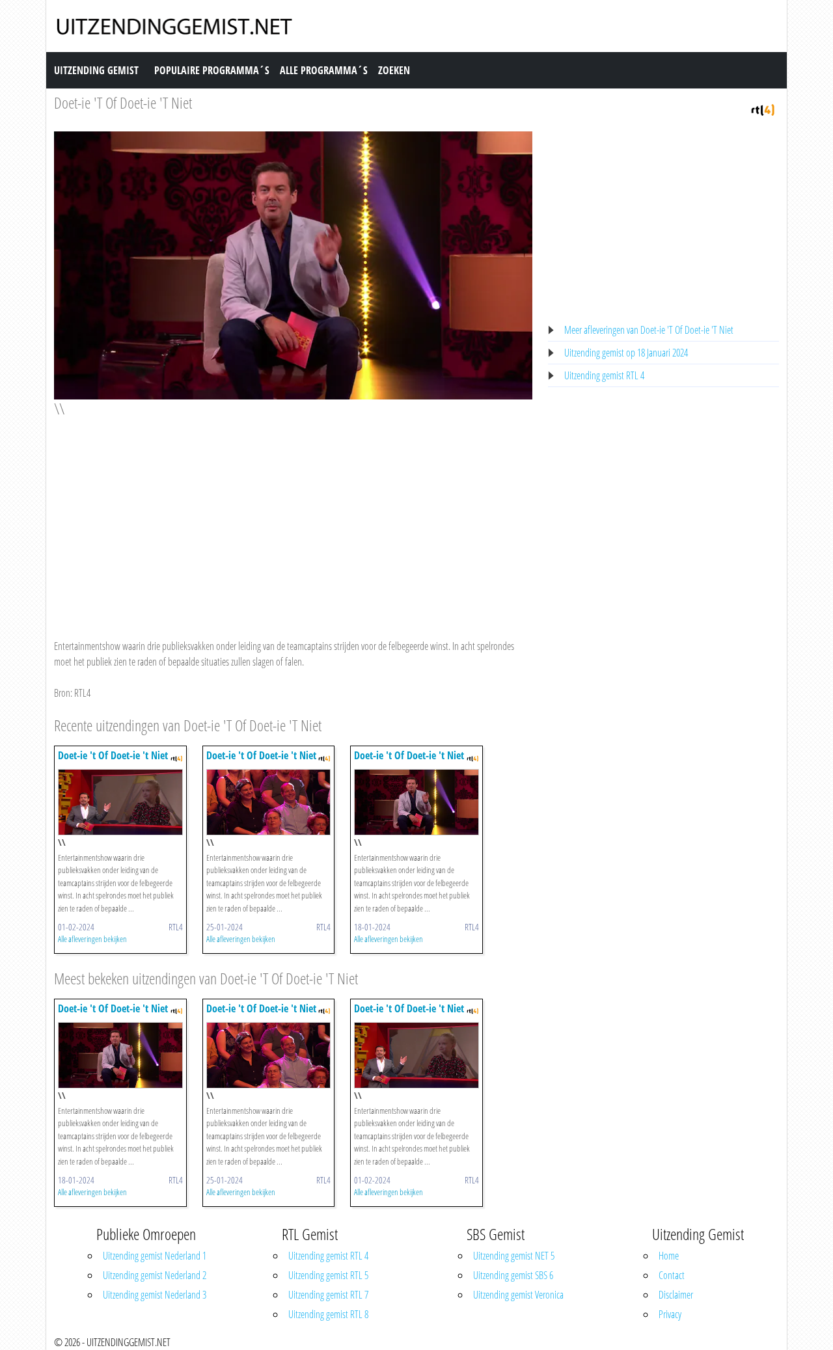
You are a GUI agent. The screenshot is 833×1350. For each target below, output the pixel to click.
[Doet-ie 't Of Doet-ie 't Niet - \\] (120, 801)
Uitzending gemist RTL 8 (328, 1314)
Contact (672, 1275)
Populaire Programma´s (211, 70)
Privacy (670, 1314)
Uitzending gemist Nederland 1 (154, 1256)
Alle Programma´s (324, 70)
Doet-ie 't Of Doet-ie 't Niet (113, 755)
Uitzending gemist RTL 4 (604, 375)
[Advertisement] (293, 516)
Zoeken (394, 70)
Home (669, 1256)
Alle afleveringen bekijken (92, 939)
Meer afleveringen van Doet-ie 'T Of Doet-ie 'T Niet (648, 330)
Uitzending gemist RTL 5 (328, 1275)
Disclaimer (676, 1295)
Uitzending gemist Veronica (518, 1295)
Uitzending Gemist (96, 70)
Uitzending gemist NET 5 (513, 1256)
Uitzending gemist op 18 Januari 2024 (626, 352)
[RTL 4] (762, 108)
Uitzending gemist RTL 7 (328, 1295)
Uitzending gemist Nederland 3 (154, 1295)
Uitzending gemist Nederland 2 (154, 1275)
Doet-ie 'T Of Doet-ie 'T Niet (123, 102)
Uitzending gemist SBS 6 (513, 1275)
